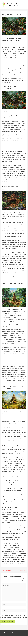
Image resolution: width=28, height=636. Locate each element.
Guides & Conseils (6, 43)
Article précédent (6, 570)
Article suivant (23, 570)
